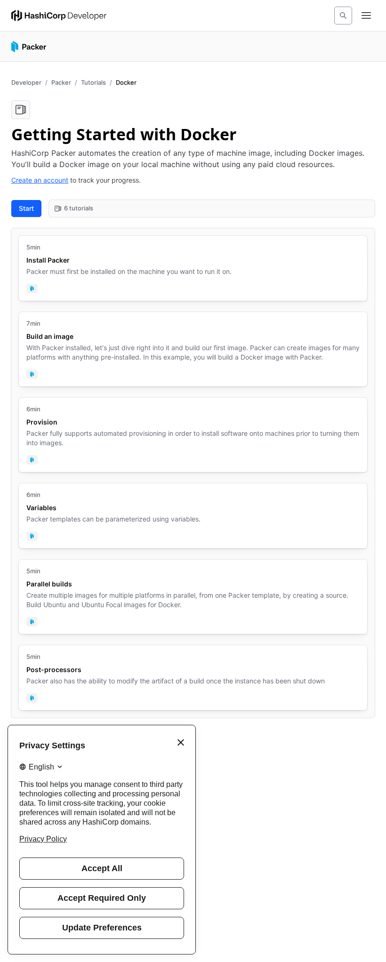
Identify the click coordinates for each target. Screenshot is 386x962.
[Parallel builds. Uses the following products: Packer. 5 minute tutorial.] (193, 597)
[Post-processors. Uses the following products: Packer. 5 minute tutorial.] (193, 677)
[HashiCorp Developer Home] (58, 15)
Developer (26, 82)
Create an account (39, 180)
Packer (61, 82)
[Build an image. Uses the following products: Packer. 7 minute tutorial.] (193, 349)
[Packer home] (28, 47)
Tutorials (93, 82)
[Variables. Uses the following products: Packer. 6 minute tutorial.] (193, 515)
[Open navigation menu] (366, 15)
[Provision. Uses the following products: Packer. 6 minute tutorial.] (193, 435)
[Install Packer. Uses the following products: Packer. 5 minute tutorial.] (193, 268)
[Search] (343, 15)
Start (26, 208)
